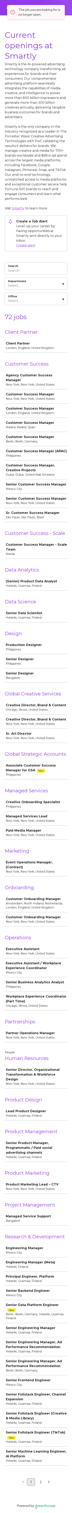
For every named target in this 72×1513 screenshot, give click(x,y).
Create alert (25, 245)
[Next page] (49, 1482)
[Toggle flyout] (63, 284)
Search (13, 265)
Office (12, 296)
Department (17, 281)
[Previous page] (23, 1482)
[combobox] (8, 285)
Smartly (18, 208)
